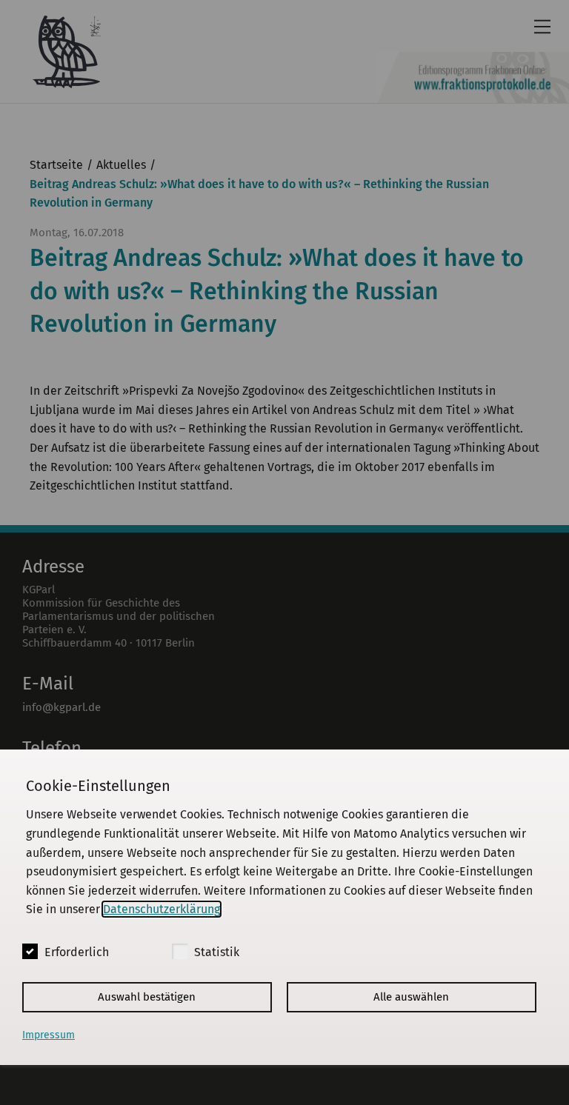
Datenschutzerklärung (161, 909)
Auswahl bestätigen (147, 997)
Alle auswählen (411, 997)
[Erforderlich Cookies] (30, 951)
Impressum (48, 1035)
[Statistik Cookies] (179, 951)
